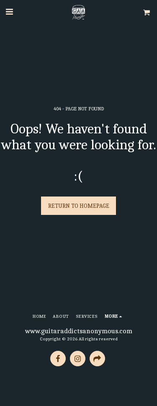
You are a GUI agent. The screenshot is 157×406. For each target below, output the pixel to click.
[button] (9, 12)
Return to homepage (78, 205)
